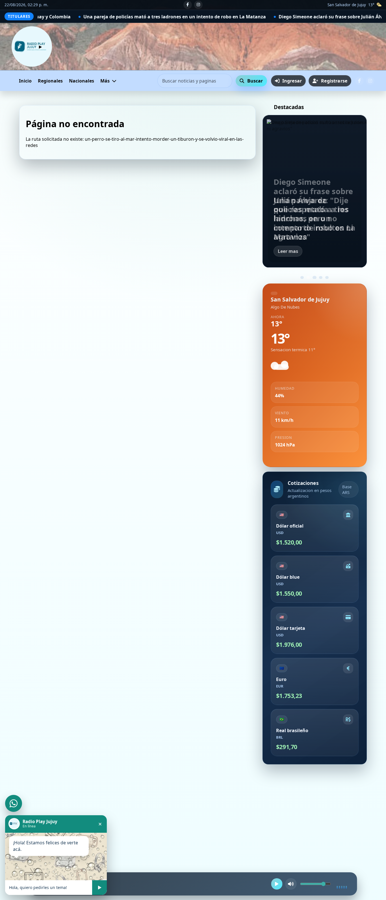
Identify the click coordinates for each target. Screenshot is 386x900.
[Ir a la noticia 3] (314, 277)
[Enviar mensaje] (99, 887)
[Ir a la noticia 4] (320, 277)
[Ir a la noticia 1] (302, 277)
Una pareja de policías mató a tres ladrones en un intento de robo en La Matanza (96, 17)
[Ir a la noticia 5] (327, 277)
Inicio (25, 81)
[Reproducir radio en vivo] (277, 884)
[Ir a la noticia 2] (308, 277)
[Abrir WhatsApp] (13, 803)
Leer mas (288, 251)
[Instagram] (198, 5)
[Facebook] (187, 5)
